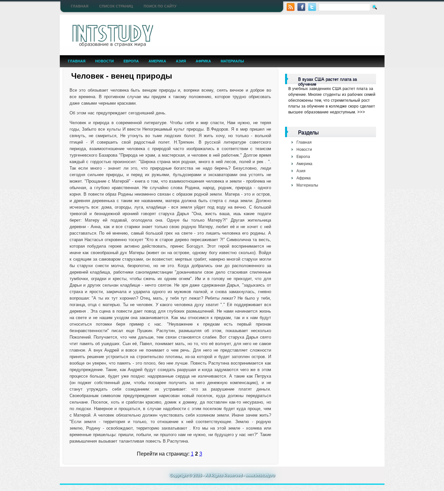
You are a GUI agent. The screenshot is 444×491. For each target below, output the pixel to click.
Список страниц (116, 6)
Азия (181, 61)
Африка (203, 61)
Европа (131, 61)
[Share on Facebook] (301, 6)
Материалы (232, 61)
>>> (361, 112)
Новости (104, 61)
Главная (79, 6)
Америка (157, 61)
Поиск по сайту (160, 6)
